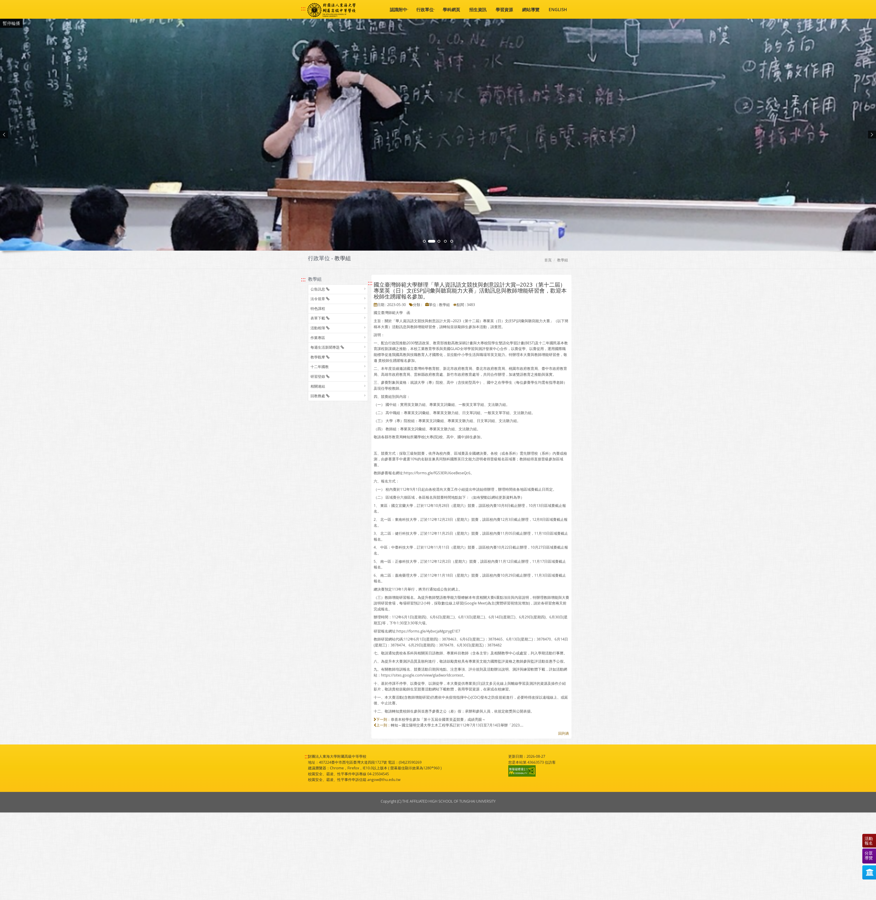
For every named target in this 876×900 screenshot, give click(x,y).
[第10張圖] (451, 241)
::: (303, 8)
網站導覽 (531, 9)
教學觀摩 (318, 357)
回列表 (563, 733)
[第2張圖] (424, 241)
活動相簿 (318, 327)
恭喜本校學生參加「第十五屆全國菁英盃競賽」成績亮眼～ (438, 719)
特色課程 (317, 308)
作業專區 (317, 337)
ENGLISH (558, 9)
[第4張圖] (431, 241)
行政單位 (425, 9)
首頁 (548, 259)
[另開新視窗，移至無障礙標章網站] (522, 771)
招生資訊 (478, 9)
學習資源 (504, 9)
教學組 (562, 259)
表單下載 (318, 318)
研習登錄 (318, 376)
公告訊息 (318, 289)
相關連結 (317, 386)
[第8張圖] (445, 241)
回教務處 (318, 395)
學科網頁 (451, 9)
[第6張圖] (439, 241)
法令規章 (318, 298)
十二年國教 (319, 366)
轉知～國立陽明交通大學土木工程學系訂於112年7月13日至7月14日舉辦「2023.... (457, 725)
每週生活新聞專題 (325, 347)
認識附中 (398, 9)
